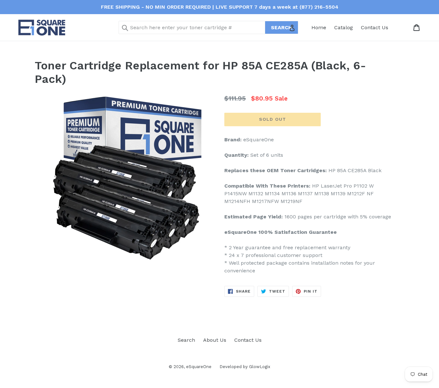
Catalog (343, 27)
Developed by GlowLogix (245, 366)
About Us (214, 340)
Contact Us (374, 27)
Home (318, 27)
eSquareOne (198, 366)
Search (186, 340)
